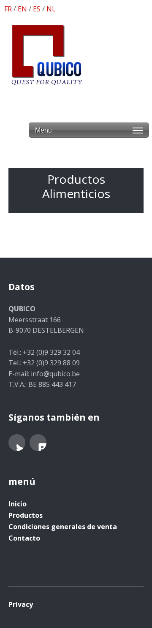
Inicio (17, 503)
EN (22, 9)
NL (51, 9)
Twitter (16, 442)
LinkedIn (38, 442)
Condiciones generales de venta (62, 526)
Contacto (24, 538)
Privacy (20, 604)
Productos (25, 515)
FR (8, 9)
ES (37, 9)
